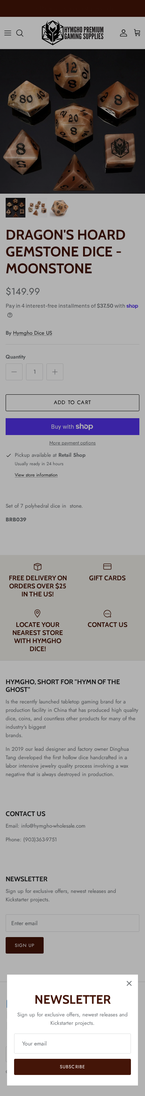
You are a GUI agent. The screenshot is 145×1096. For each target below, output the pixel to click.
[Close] (129, 983)
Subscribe (72, 1066)
